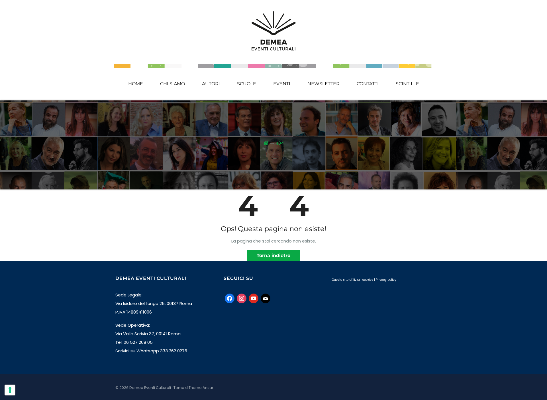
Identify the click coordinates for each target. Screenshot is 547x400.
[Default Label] (253, 298)
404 (279, 143)
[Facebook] (229, 298)
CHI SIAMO (172, 83)
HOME (135, 83)
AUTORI (211, 83)
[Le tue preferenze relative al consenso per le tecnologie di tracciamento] (10, 390)
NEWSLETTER (323, 83)
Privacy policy (386, 280)
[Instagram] (241, 298)
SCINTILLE (407, 83)
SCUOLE (246, 83)
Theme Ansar (201, 387)
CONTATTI (368, 83)
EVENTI (281, 83)
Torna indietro (273, 255)
